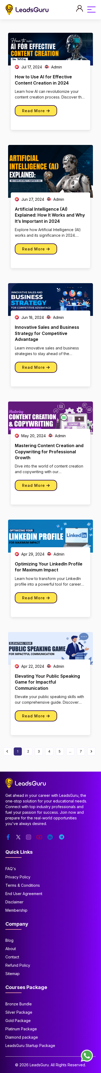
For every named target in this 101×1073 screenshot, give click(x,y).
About (10, 948)
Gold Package (18, 1020)
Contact (12, 957)
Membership (16, 910)
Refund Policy (17, 965)
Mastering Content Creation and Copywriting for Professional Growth (49, 451)
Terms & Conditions (22, 885)
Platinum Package (21, 1029)
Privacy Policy (17, 877)
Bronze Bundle (18, 1004)
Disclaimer (14, 902)
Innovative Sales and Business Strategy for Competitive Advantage (47, 333)
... (70, 751)
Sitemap (12, 973)
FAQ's (10, 868)
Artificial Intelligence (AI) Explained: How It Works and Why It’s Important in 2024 (50, 215)
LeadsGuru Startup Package (30, 1045)
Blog (9, 940)
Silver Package (18, 1012)
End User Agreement (23, 893)
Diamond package (21, 1037)
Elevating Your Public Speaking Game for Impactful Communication (47, 682)
